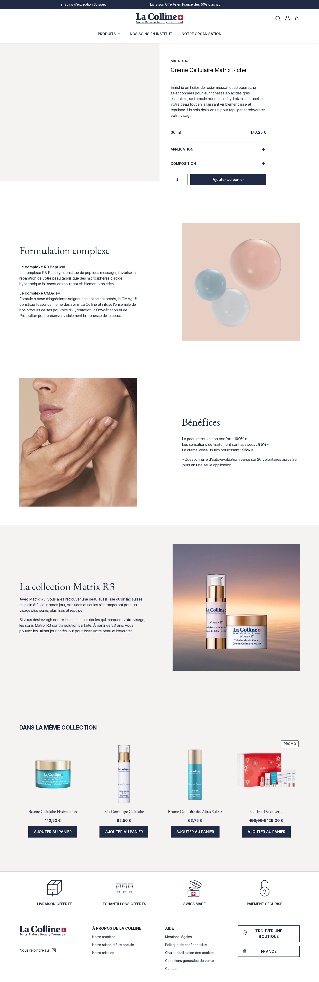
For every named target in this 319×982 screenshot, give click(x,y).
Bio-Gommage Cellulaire (124, 811)
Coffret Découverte (266, 811)
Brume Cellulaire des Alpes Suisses (195, 811)
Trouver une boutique (268, 933)
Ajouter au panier (228, 179)
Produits (107, 34)
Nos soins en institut (151, 34)
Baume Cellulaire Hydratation (52, 811)
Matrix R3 (180, 61)
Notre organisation (201, 34)
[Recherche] (278, 18)
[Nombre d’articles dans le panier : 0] (297, 18)
